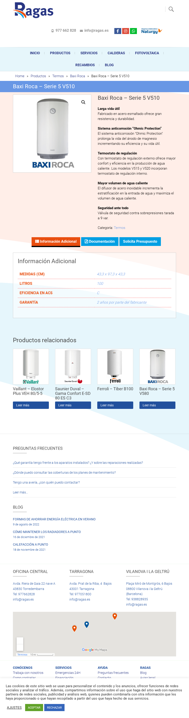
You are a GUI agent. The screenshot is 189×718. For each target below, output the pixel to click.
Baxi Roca (77, 76)
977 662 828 (66, 30)
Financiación (64, 678)
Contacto (104, 678)
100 (100, 283)
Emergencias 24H (67, 673)
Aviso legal (147, 678)
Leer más (22, 405)
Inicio (35, 53)
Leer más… (20, 492)
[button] (83, 102)
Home (19, 76)
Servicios (88, 53)
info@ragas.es (96, 30)
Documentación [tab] (101, 241)
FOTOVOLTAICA (147, 53)
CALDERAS (116, 53)
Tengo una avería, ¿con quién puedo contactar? (46, 482)
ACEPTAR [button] (34, 707)
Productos (60, 53)
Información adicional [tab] (58, 241)
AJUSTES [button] (14, 708)
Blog (109, 65)
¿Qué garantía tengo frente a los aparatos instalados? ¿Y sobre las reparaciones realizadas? (78, 462)
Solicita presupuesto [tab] (140, 241)
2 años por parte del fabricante (121, 302)
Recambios (85, 65)
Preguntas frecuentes (113, 673)
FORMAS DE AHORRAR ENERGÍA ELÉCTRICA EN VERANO (54, 519)
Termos (58, 76)
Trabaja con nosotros (28, 673)
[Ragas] (34, 10)
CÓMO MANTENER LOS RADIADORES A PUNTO (47, 532)
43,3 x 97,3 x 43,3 (111, 274)
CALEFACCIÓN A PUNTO (30, 544)
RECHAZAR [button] (54, 707)
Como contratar (24, 678)
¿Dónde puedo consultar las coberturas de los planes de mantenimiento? (64, 472)
